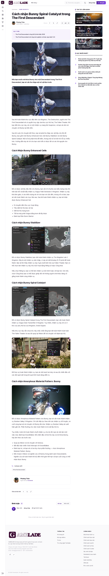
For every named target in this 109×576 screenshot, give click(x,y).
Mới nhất (66, 503)
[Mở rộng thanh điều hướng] (2, 573)
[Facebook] (49, 23)
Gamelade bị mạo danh (90, 554)
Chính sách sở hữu (89, 546)
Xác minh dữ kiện (88, 551)
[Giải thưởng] (2, 22)
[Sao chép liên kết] (57, 23)
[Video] (2, 26)
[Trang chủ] (2, 7)
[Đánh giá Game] (2, 14)
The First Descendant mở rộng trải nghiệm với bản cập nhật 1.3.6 (35, 37)
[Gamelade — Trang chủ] (2, 2)
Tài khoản (86, 557)
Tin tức (59, 540)
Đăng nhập (92, 2)
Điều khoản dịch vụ (89, 534)
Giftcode (86, 563)
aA (65, 23)
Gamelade (14, 9)
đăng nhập (27, 508)
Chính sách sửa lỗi (89, 543)
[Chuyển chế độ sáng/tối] (85, 2)
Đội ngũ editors (61, 537)
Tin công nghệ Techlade (63, 543)
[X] (53, 23)
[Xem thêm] (2, 30)
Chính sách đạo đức (89, 540)
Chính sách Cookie (89, 548)
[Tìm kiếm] (2, 11)
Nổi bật (60, 503)
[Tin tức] (2, 18)
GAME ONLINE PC (24, 9)
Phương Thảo (20, 22)
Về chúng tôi (60, 534)
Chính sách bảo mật (89, 537)
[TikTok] (13, 554)
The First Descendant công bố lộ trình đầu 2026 (30, 34)
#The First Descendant (19, 469)
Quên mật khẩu (88, 560)
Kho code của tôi (88, 565)
